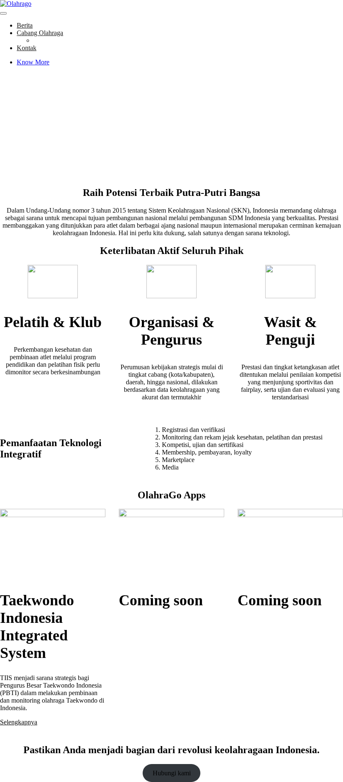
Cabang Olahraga (40, 32)
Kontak (26, 47)
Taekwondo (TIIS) (58, 40)
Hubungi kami (172, 773)
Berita (25, 25)
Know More (33, 62)
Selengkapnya (18, 722)
